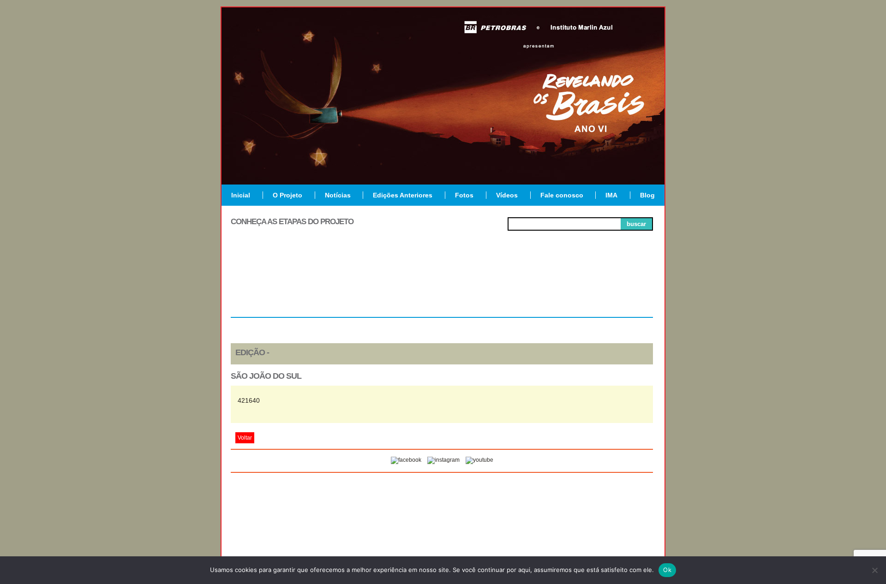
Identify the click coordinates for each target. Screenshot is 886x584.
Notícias (338, 195)
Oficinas (442, 283)
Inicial (240, 195)
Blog (647, 195)
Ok (667, 569)
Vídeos (507, 195)
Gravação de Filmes (526, 287)
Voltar (245, 438)
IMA (611, 195)
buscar (636, 223)
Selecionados (357, 283)
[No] (874, 570)
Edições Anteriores (402, 195)
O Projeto (287, 195)
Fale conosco (561, 195)
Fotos (464, 195)
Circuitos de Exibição (611, 287)
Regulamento (273, 283)
